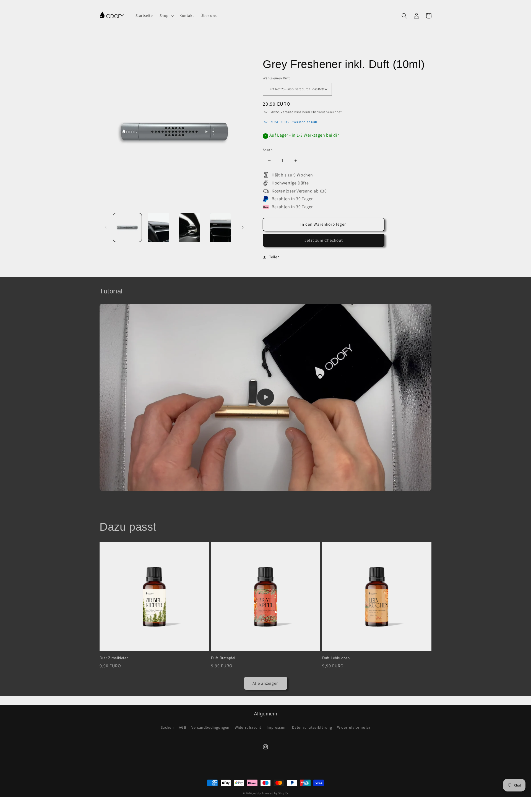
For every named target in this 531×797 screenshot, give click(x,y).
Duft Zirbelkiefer (114, 658)
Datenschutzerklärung (312, 727)
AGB (182, 727)
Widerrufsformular (353, 727)
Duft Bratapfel (223, 658)
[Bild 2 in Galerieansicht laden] (158, 227)
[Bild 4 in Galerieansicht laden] (221, 227)
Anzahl (268, 149)
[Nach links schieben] (106, 227)
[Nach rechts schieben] (243, 227)
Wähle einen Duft (276, 78)
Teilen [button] (274, 256)
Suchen (167, 727)
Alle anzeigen (266, 683)
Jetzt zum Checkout (323, 240)
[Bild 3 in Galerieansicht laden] (189, 227)
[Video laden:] (265, 397)
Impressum (277, 727)
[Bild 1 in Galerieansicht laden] (127, 227)
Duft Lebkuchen (336, 658)
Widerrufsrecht (248, 727)
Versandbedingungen (210, 727)
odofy (257, 793)
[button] (166, 15)
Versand (287, 112)
